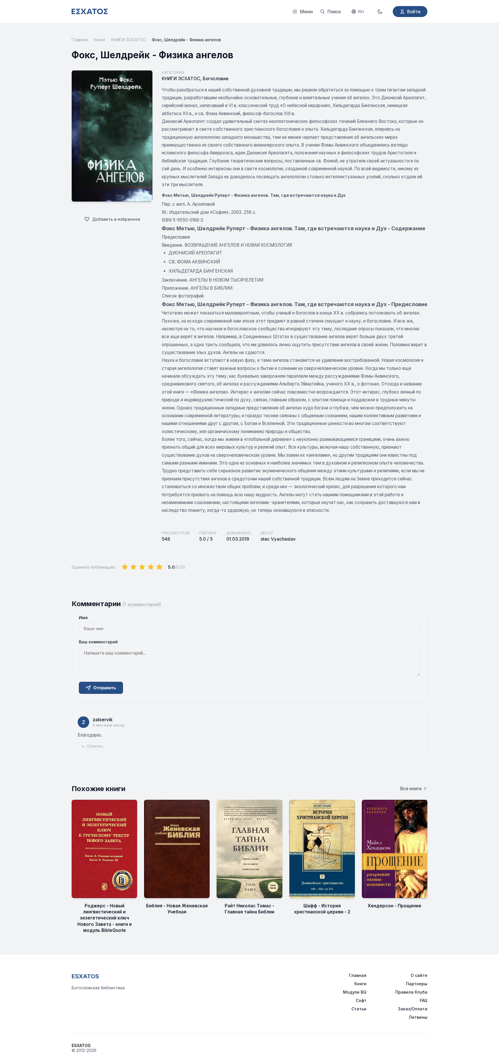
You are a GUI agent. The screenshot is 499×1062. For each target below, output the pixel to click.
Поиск (334, 11)
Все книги (411, 788)
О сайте (419, 975)
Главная (80, 39)
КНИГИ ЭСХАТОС (128, 39)
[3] (142, 567)
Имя (83, 617)
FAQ (423, 1000)
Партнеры (416, 983)
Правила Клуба (411, 992)
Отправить (104, 687)
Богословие (215, 78)
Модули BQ (354, 992)
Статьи (358, 1008)
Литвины (418, 1017)
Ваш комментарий (98, 641)
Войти (413, 11)
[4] (151, 567)
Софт (361, 1000)
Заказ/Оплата (412, 1008)
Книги (99, 39)
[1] (125, 567)
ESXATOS (85, 976)
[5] (159, 567)
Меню (306, 11)
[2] (133, 567)
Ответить (95, 746)
